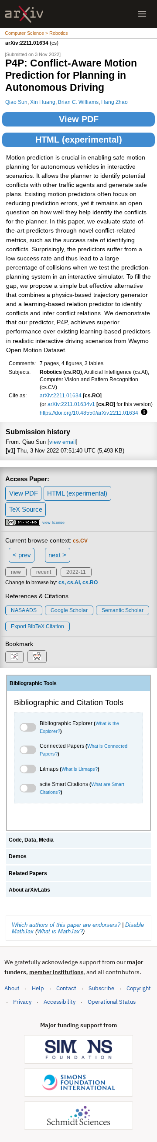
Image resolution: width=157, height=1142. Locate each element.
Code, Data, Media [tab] (31, 839)
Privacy (22, 1001)
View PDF (79, 119)
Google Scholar (69, 610)
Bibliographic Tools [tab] (33, 683)
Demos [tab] (18, 856)
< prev (22, 555)
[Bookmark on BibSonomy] (14, 657)
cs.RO (90, 582)
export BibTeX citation (37, 626)
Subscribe (101, 988)
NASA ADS (24, 610)
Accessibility (59, 1001)
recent (43, 572)
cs (61, 582)
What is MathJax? (60, 931)
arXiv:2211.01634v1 (71, 404)
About (12, 988)
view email (62, 442)
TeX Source (25, 509)
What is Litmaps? (79, 769)
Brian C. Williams (78, 102)
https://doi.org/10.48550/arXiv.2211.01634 (89, 413)
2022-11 (76, 572)
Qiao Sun (16, 102)
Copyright (138, 988)
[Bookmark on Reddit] (37, 656)
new (16, 572)
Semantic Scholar (122, 610)
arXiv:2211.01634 (61, 395)
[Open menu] (142, 13)
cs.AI (73, 582)
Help (38, 988)
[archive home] (24, 14)
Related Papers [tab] (28, 873)
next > (57, 555)
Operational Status (112, 1001)
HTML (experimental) (78, 139)
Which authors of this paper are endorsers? (66, 925)
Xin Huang (42, 102)
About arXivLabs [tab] (29, 889)
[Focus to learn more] (142, 412)
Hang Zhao (114, 102)
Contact (66, 988)
